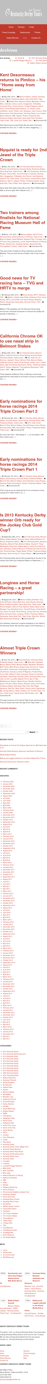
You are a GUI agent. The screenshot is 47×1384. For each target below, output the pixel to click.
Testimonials (25, 32)
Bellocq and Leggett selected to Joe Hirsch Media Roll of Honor (23, 758)
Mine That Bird (8, 1170)
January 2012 (8, 1031)
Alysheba (39, 662)
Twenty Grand (19, 693)
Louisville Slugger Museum (22, 60)
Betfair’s (10, 297)
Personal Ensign (9, 551)
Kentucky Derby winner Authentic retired (14, 762)
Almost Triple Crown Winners (20, 650)
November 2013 (8, 986)
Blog (25, 38)
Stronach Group (30, 302)
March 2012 (7, 1027)
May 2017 (6, 886)
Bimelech (40, 664)
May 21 (10, 181)
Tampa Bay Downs (9, 1208)
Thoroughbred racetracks (29, 367)
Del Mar (6, 1106)
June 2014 (6, 969)
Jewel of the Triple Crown (9, 178)
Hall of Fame (37, 234)
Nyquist (7, 99)
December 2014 (8, 955)
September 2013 (9, 991)
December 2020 (8, 786)
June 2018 (6, 855)
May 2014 (6, 972)
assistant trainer (14, 360)
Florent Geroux (18, 106)
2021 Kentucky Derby (39, 58)
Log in (5, 1250)
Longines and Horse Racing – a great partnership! (19, 587)
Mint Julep (6, 1173)
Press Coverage (8, 32)
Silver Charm (20, 688)
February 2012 (8, 1029)
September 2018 (9, 848)
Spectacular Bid (35, 244)
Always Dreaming (9, 1078)
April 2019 (6, 831)
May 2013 (6, 1000)
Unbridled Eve (8, 1228)
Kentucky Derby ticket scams (13, 1154)
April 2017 (6, 889)
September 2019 (9, 822)
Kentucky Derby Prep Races (13, 1151)
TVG (11, 120)
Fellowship (37, 104)
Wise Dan (35, 616)
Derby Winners (13, 38)
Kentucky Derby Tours (38, 676)
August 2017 (7, 879)
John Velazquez (25, 111)
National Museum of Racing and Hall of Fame (29, 549)
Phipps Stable (21, 551)
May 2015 (6, 943)
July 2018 (6, 853)
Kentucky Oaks (10, 614)
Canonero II (34, 667)
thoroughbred (5, 246)
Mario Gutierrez (5, 116)
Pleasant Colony (29, 683)
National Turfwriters (10, 1178)
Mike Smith (7, 1168)
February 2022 (8, 781)
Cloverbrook (4, 672)
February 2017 (8, 893)
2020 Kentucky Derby (10, 1073)
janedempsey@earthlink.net (10, 1379)
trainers (14, 246)
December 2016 (8, 898)
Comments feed (8, 1255)
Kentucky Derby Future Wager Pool (15, 1147)
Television (42, 295)
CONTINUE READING (8, 133)
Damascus (13, 672)
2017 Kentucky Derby (10, 1066)
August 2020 (7, 796)
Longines (20, 614)
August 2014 (7, 965)
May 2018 (6, 858)
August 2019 (7, 824)
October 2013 (8, 989)
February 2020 (8, 810)
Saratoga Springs (22, 244)
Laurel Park (15, 299)
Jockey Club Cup (33, 611)
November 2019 (8, 817)
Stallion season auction (38, 63)
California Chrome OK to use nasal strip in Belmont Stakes (21, 341)
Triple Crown (4, 120)
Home (11, 27)
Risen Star (26, 686)
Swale (17, 691)
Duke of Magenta (24, 672)
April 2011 (6, 1039)
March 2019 (7, 834)
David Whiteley (17, 239)
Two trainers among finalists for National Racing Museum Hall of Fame (22, 219)
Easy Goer (13, 546)
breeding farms (17, 609)
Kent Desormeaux (16, 113)
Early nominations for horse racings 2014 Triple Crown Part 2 (21, 406)
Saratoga (3, 553)
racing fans (10, 244)
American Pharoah (9, 1080)
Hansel (31, 674)
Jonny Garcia (25, 178)
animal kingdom (6, 607)
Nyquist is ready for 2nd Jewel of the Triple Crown (23, 154)
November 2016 (8, 900)
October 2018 (8, 846)
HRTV (35, 295)
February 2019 (8, 836)
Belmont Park (25, 360)
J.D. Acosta (31, 108)
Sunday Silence (8, 691)
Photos (37, 32)
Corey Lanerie (17, 104)
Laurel (23, 241)
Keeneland (7, 1142)
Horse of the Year (9, 1128)
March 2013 (7, 1005)
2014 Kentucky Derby (27, 353)
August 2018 (7, 850)
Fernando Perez (6, 106)
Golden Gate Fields (21, 297)
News (5, 1182)
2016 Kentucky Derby (27, 166)
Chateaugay (22, 669)
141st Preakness (33, 171)
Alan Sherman (32, 357)
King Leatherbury (13, 241)
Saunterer (3, 688)
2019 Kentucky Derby (10, 1070)
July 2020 (6, 798)
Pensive (9, 683)
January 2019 (8, 839)
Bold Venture (14, 667)
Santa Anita (19, 302)
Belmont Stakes (24, 96)
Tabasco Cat (25, 691)
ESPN (5, 1113)
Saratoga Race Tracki (10, 1201)
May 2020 (6, 803)
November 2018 (8, 843)
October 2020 (8, 791)
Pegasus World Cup (10, 1187)
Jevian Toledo (14, 111)
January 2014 (8, 981)
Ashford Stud (7, 1087)
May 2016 (6, 915)
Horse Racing (28, 295)
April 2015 (6, 946)
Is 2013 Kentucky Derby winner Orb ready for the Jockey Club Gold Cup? (23, 522)
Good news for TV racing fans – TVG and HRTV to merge (21, 283)
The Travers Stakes (10, 1216)
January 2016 (8, 924)
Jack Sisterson (37, 176)
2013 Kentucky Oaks (10, 1056)
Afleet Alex (31, 662)
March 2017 (7, 891)
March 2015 (7, 948)
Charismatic (13, 669)
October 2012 (8, 1017)
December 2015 (8, 927)
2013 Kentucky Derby (31, 537)
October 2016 (8, 903)
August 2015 (7, 936)
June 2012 (6, 1019)
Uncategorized (8, 1232)
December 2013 (8, 984)
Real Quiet (18, 118)
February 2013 (8, 1008)
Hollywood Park (8, 1123)
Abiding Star (13, 101)
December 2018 (8, 841)
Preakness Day (34, 116)
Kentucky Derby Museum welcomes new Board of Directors (21, 751)
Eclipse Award (23, 546)
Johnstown (4, 676)
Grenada (24, 674)
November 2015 (8, 929)
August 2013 (7, 993)
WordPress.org (8, 1257)
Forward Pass (37, 672)
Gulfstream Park (35, 297)
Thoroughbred (8, 1218)
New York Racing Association (15, 365)
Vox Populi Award (9, 1237)
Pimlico (25, 116)
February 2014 (8, 979)
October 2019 (8, 819)
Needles (31, 681)
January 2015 (8, 953)
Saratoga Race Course (11, 1199)
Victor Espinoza (24, 183)
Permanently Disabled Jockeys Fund (16, 1192)
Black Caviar (39, 607)
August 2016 (7, 908)
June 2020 (6, 800)
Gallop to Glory (14, 674)
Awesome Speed (25, 101)
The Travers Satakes (10, 1213)
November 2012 (8, 1015)
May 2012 (6, 1022)
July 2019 (6, 827)
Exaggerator (27, 104)
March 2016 (7, 919)
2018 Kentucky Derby (10, 1068)
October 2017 (8, 874)
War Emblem (29, 693)
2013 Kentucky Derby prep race (14, 1054)
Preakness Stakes (17, 99)
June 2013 (6, 998)
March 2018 (7, 862)
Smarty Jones (30, 688)
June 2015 (6, 941)
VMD (7, 369)
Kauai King (12, 676)
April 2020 (6, 805)
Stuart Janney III (13, 553)
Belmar (2, 664)
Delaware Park (29, 239)
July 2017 (6, 881)
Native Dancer (22, 681)
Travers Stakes (25, 553)
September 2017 (9, 877)
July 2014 (6, 967)
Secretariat (7, 1204)
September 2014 (9, 962)
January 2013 (8, 1010)
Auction (5, 1089)
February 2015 (8, 950)
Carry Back (4, 669)
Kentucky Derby (29, 113)
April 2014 (6, 974)
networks (37, 299)
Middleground (5, 681)
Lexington (6, 1161)
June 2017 (6, 884)
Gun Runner (27, 176)
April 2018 (6, 860)
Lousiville (13, 679)
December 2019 (8, 815)
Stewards (15, 367)
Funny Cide (4, 674)
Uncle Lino (18, 120)
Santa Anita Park (31, 99)
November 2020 (8, 789)
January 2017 (8, 896)
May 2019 (6, 829)
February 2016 (8, 922)
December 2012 (8, 1012)
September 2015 (9, 934)
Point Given (40, 683)
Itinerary (21, 27)
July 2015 (6, 939)
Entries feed (7, 1252)
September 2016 (9, 905)
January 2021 (8, 784)
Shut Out (11, 688)
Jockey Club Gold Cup (37, 546)
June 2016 (6, 912)
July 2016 (6, 910)
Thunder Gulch (36, 691)
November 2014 (8, 958)
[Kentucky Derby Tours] (23, 13)
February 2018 (8, 865)
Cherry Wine (11, 174)
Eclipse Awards (11, 539)
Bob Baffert (7, 1094)
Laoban (43, 113)
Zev (36, 693)
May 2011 (6, 1036)
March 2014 (7, 977)
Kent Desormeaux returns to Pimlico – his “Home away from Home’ (22, 82)
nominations (20, 427)
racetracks (10, 302)
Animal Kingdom (9, 1082)
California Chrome (12, 355)
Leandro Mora (36, 178)
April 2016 (6, 917)
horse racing (24, 362)
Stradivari (38, 118)
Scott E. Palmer (5, 367)
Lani (37, 113)
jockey (32, 362)
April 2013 (6, 1003)
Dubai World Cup (19, 602)
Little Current (4, 679)
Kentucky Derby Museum (12, 1149)
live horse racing (27, 299)
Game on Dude (9, 611)
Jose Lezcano (37, 111)
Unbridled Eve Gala (10, 1230)
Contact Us (35, 38)
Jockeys (34, 96)
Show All (21, 58)
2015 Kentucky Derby (10, 1061)
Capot (41, 667)
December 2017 (8, 869)
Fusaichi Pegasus (31, 106)
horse (16, 362)
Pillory (15, 683)
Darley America (8, 1104)
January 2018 (8, 867)
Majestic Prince (23, 679)
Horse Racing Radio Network (15, 108)
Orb (1, 551)
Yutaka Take (27, 120)
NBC (14, 116)
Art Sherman (7, 1085)
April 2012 (6, 1024)
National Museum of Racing (22, 237)
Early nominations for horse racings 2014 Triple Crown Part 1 (21, 464)
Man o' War (34, 679)
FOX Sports (43, 60)
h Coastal (38, 239)
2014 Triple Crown (34, 423)
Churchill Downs (13, 169)
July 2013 (6, 996)
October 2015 (8, 931)
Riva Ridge (35, 686)
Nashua (13, 681)
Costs (31, 27)
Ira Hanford (39, 674)
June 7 (38, 362)
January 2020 (8, 812)
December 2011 (8, 1034)
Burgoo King (24, 667)
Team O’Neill (13, 183)
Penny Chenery (8, 1189)
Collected (8, 104)
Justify (5, 1139)
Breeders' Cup (37, 599)
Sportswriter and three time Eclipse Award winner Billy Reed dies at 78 (11, 1278)
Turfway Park (7, 1223)
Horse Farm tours (9, 1125)
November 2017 (8, 872)
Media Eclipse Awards (8, 755)
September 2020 (9, 793)
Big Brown (35, 101)
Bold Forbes (4, 667)
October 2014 (8, 960)
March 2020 (7, 808)
